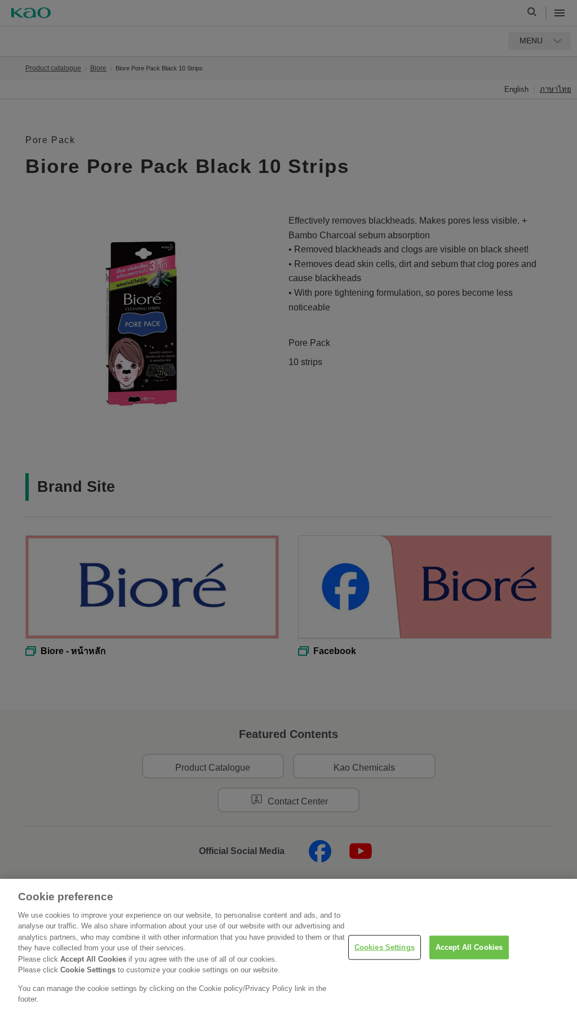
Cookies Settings (384, 947)
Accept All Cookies (469, 947)
